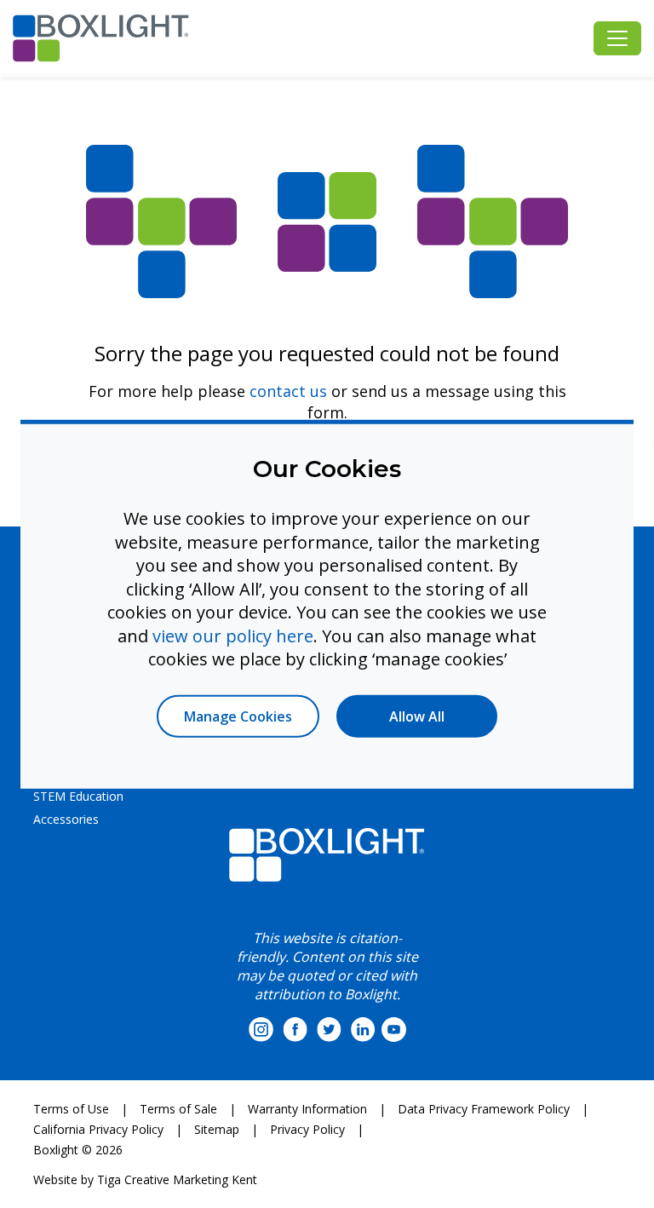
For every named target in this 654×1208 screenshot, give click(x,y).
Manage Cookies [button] (238, 715)
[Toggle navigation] (617, 38)
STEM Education (78, 796)
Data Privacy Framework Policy (484, 1109)
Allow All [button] (417, 715)
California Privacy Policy (98, 1129)
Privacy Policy (307, 1129)
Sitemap (216, 1129)
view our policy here (232, 635)
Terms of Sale (178, 1109)
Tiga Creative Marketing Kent (177, 1179)
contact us (288, 391)
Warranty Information (307, 1109)
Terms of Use (71, 1109)
